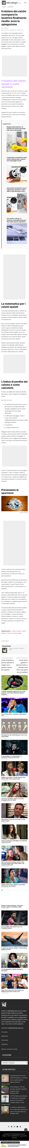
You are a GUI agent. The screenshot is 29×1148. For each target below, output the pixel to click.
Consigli (10, 7)
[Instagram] (14, 1127)
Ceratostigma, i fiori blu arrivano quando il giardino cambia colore (18, 1089)
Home (4, 7)
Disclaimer (4, 1044)
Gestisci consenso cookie (9, 1049)
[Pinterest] (11, 1127)
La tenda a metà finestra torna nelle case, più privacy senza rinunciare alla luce (19, 1109)
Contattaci (4, 1040)
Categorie (4, 1060)
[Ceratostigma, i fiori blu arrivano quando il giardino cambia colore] (5, 1090)
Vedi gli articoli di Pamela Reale (16, 649)
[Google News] (20, 1127)
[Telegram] (17, 1127)
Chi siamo (4, 1032)
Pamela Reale (4, 28)
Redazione (4, 1036)
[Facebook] (9, 1127)
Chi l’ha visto (16, 93)
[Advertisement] (14, 66)
